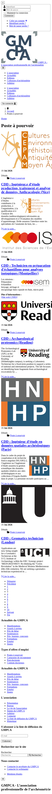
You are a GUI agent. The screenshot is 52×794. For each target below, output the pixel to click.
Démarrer (11, 581)
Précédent (11, 584)
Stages (10, 644)
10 (8, 609)
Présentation (12, 703)
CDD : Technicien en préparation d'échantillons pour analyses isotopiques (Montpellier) (25, 269)
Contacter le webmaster (17, 769)
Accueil (10, 111)
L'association (13, 73)
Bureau (10, 705)
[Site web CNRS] (9, 297)
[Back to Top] (3, 779)
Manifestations (13, 626)
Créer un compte (17, 21)
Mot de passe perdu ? (19, 26)
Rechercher (6, 752)
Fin (8, 615)
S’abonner (6, 741)
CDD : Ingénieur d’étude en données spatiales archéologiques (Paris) (25, 445)
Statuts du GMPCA (16, 711)
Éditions (10, 78)
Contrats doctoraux (15, 663)
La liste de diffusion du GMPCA (22, 718)
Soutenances (12, 633)
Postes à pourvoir (15, 655)
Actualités (11, 75)
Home (4, 118)
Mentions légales (14, 774)
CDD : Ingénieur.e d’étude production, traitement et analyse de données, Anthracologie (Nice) (25, 188)
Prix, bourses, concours (17, 636)
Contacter (11, 716)
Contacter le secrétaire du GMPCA (23, 766)
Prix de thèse (13, 631)
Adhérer (10, 83)
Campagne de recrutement (19, 657)
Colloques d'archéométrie (18, 80)
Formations (12, 639)
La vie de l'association (17, 708)
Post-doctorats (13, 660)
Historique (11, 721)
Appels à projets (14, 628)
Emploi (10, 641)
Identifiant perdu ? (17, 23)
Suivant (10, 612)
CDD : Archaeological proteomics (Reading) (17, 340)
